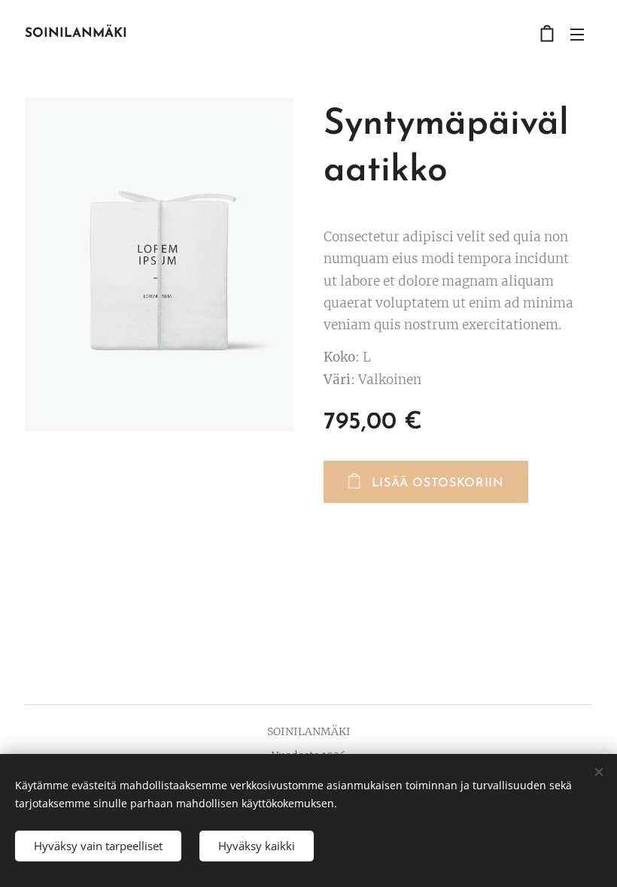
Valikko (577, 34)
